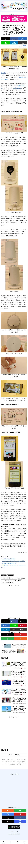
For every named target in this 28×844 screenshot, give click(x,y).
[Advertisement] (14, 601)
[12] (14, 388)
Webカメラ (17, 578)
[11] (14, 474)
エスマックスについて (14, 834)
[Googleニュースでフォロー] (8, 814)
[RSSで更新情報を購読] (20, 638)
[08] (14, 123)
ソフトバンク (11, 575)
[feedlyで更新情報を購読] (7, 638)
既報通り (3, 73)
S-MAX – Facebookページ (9, 563)
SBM (12, 578)
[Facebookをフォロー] (20, 817)
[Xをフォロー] (7, 634)
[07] (14, 365)
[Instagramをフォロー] (20, 821)
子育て (20, 580)
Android (4, 575)
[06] (14, 343)
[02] (14, 198)
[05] (14, 320)
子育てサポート (6, 582)
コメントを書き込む (14, 754)
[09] (14, 416)
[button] (22, 42)
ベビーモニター (17, 88)
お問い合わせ (14, 831)
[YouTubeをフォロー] (20, 634)
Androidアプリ (6, 578)
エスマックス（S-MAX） (9, 558)
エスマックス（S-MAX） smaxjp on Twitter (13, 561)
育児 (12, 582)
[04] (14, 277)
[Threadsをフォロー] (8, 821)
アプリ (23, 578)
